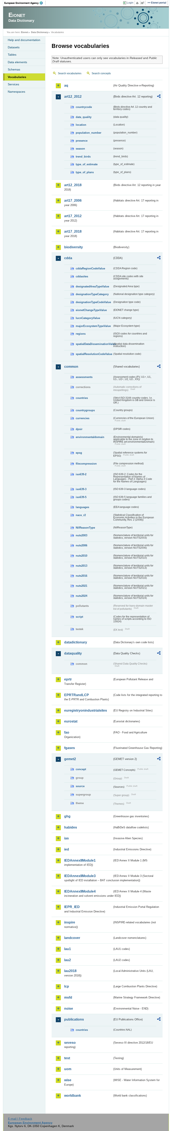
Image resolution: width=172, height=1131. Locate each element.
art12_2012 (73, 96)
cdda (68, 258)
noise (68, 1008)
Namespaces (16, 91)
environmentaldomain (90, 437)
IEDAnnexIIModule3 (80, 876)
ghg (67, 816)
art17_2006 (73, 200)
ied (66, 849)
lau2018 (70, 971)
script (79, 616)
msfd (68, 997)
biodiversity (73, 247)
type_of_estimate (87, 164)
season (80, 148)
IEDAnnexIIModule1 (80, 860)
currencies (82, 418)
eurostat (70, 721)
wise (67, 1080)
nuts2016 (81, 575)
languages (82, 507)
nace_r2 (81, 515)
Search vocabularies (69, 73)
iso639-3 (81, 489)
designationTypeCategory (92, 294)
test (67, 1058)
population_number (88, 132)
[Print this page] (138, 3)
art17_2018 (73, 231)
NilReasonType (85, 527)
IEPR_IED (72, 907)
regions (81, 333)
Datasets (14, 47)
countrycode (84, 107)
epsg (79, 452)
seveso (70, 1042)
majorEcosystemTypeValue (93, 326)
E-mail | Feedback (20, 1118)
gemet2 (70, 759)
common (71, 366)
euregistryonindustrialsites (85, 710)
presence (81, 140)
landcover (72, 938)
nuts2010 (81, 555)
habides (70, 827)
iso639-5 (81, 497)
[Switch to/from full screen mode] (143, 3)
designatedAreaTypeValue (92, 286)
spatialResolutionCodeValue (94, 354)
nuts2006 (81, 545)
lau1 (67, 949)
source (80, 786)
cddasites (82, 276)
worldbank (72, 1095)
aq (66, 85)
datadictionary (75, 642)
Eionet (24, 32)
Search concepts (101, 73)
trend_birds (83, 156)
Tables (12, 54)
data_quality (83, 117)
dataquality (73, 653)
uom (67, 1069)
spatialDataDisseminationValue (94, 344)
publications (74, 1019)
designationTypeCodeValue (93, 302)
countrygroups (85, 410)
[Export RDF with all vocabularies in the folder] (158, 96)
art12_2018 (73, 185)
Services (13, 84)
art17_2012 (73, 216)
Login (130, 2)
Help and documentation (24, 40)
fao (66, 732)
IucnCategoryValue (88, 318)
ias (66, 838)
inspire (69, 922)
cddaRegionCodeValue (90, 268)
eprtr (68, 679)
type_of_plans (85, 172)
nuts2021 (81, 585)
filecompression (86, 463)
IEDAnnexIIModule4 (80, 891)
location (81, 124)
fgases (69, 748)
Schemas (14, 69)
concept (81, 769)
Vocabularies (17, 77)
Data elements (17, 62)
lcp (66, 986)
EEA (25, 3)
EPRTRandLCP (76, 695)
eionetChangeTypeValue (91, 310)
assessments (84, 377)
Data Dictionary (39, 32)
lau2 (67, 960)
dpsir (79, 429)
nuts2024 (81, 595)
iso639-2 (81, 474)
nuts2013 (81, 565)
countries (82, 398)
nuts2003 (81, 535)
